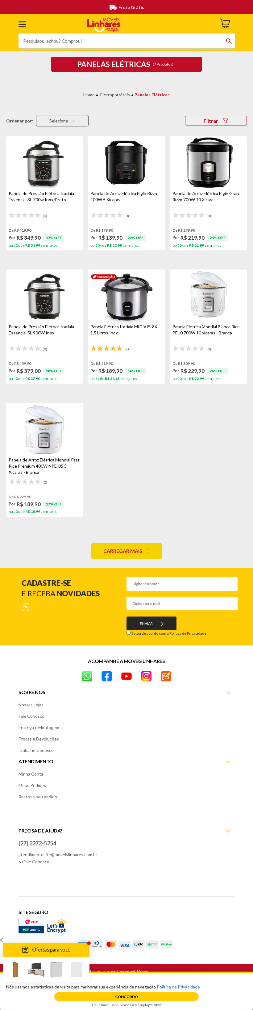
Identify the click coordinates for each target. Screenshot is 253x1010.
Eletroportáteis (115, 94)
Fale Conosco (31, 716)
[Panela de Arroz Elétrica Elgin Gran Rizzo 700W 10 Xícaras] (208, 163)
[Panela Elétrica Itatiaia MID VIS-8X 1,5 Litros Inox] (126, 296)
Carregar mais (122, 551)
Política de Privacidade (187, 633)
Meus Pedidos (32, 785)
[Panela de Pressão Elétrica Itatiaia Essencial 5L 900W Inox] (44, 296)
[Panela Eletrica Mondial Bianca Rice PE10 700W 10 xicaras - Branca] (208, 296)
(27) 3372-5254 (37, 843)
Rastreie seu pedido (38, 796)
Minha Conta (31, 773)
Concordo (126, 996)
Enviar (146, 623)
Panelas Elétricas (152, 94)
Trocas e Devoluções (39, 738)
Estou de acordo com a (168, 633)
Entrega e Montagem (39, 727)
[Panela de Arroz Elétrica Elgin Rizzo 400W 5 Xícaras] (126, 163)
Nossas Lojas (31, 704)
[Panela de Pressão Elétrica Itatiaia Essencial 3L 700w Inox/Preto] (44, 163)
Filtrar (211, 121)
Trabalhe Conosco (36, 750)
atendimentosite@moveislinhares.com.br (58, 854)
